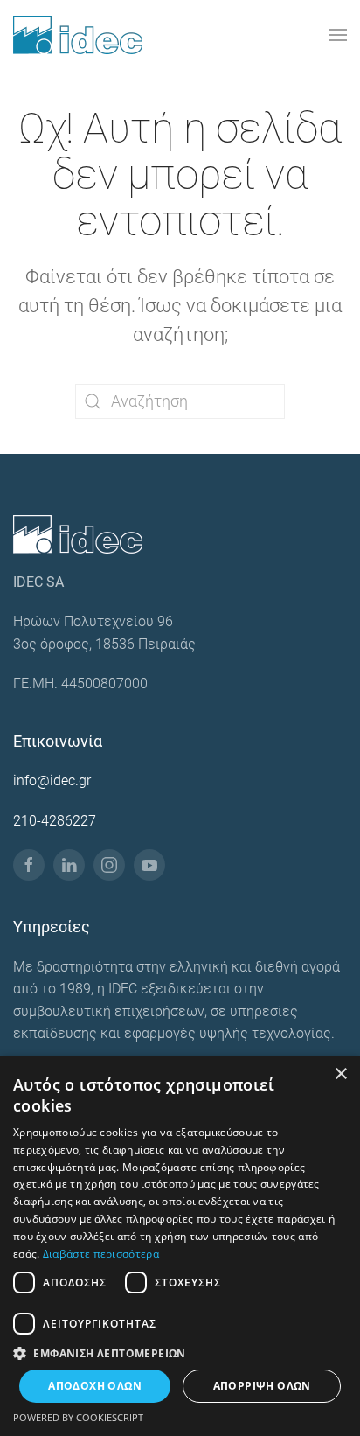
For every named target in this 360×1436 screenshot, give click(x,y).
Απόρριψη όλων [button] (262, 1385)
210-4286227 (54, 820)
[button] (338, 35)
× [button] (340, 1074)
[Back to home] (77, 35)
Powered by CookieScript (78, 1417)
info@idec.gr (52, 780)
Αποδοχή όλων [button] (95, 1385)
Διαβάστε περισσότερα (101, 1253)
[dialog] (180, 1246)
